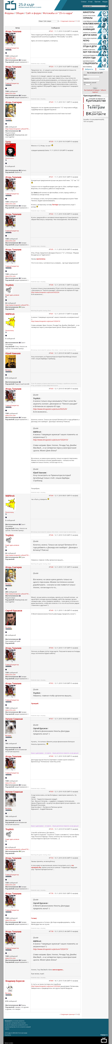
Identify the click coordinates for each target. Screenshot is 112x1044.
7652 (51, 683)
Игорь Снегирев (14, 102)
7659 (51, 792)
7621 (51, 31)
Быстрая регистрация (91, 90)
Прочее (97, 2)
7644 (51, 496)
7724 (51, 858)
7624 (51, 67)
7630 (51, 141)
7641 (51, 314)
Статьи (83, 2)
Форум (104, 2)
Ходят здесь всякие (12, 295)
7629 (51, 102)
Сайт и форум (33, 13)
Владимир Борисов (15, 981)
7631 (51, 177)
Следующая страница (67, 21)
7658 (51, 756)
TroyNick (10, 285)
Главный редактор (12, 48)
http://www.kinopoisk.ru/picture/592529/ (45, 292)
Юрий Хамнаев (13, 353)
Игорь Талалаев (13, 31)
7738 (51, 931)
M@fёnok (10, 314)
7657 (51, 719)
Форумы (9, 13)
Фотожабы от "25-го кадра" (58, 13)
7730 (51, 893)
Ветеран (8, 119)
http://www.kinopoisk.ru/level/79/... (17, 129)
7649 (51, 610)
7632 (51, 214)
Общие (20, 13)
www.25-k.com (10, 58)
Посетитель (9, 158)
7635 (51, 249)
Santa (8, 141)
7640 (51, 285)
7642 (51, 353)
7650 (51, 648)
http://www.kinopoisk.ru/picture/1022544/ (45, 986)
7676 (51, 829)
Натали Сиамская (14, 718)
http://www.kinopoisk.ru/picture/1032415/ (45, 321)
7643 (51, 389)
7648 (51, 567)
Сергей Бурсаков (14, 610)
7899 (51, 981)
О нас (90, 2)
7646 (51, 535)
